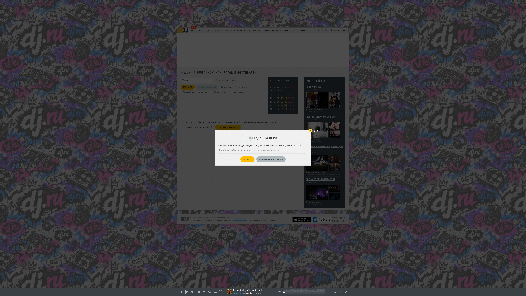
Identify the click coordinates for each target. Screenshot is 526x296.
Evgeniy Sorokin (239, 293)
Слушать (247, 159)
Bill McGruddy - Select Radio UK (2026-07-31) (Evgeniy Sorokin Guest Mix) (248, 290)
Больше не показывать (271, 159)
